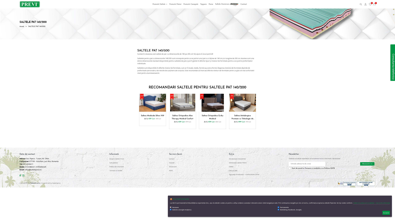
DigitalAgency (56, 183)
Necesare (175, 207)
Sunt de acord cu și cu (313, 168)
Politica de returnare (116, 167)
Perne (211, 4)
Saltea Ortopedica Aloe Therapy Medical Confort (182, 117)
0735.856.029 (41, 167)
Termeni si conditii (115, 170)
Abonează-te (366, 164)
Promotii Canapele (190, 4)
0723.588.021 (30, 167)
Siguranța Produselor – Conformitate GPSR (244, 174)
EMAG (231, 167)
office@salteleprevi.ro (33, 170)
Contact (243, 4)
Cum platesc (113, 163)
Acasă (22, 26)
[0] (370, 4)
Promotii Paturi (175, 4)
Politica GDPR (329, 168)
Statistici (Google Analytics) (181, 209)
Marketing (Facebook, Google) (290, 209)
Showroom (173, 167)
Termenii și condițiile (312, 168)
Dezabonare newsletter (237, 159)
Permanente (284, 207)
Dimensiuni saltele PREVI (238, 163)
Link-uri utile (233, 170)
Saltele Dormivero (222, 4)
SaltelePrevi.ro (35, 183)
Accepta (386, 213)
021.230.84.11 (28, 164)
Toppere (203, 4)
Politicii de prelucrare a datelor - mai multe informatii (371, 203)
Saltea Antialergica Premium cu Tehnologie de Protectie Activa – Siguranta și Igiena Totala (242, 117)
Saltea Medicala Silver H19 (152, 116)
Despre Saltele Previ (116, 159)
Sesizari (172, 163)
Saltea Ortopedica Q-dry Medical (212, 117)
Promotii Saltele (160, 4)
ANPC (171, 170)
